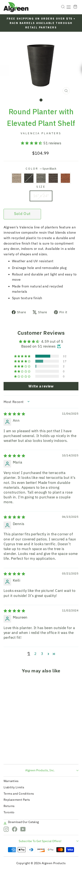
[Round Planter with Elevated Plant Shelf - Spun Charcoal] (17, 753)
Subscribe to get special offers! (40, 841)
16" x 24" (41, 196)
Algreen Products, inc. (40, 770)
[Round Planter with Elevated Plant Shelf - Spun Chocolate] (22, 753)
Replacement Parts (17, 800)
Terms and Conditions (19, 793)
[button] (32, 143)
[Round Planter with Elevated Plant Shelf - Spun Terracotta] (27, 753)
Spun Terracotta (65, 178)
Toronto (9, 812)
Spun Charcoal (41, 178)
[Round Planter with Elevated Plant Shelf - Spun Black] (13, 753)
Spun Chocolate (53, 178)
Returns (9, 806)
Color (41, 168)
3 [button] (42, 653)
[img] (14, 414)
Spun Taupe (16, 178)
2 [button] (35, 653)
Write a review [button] (41, 386)
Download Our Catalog (23, 822)
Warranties (11, 781)
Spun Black (29, 178)
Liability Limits (14, 787)
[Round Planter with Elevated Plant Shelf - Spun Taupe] (8, 753)
